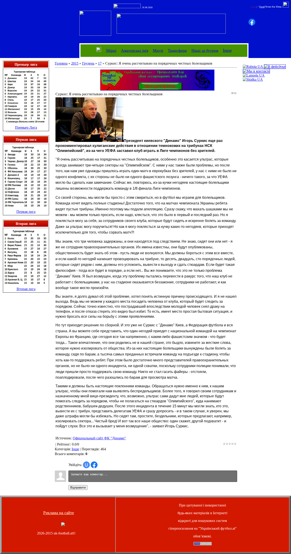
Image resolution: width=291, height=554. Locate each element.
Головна (61, 63)
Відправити (78, 487)
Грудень (88, 63)
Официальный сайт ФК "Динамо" (99, 438)
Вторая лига (26, 289)
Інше (227, 50)
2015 (74, 63)
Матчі (158, 50)
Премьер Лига (26, 127)
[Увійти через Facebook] (251, 22)
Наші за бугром (204, 50)
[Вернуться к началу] (63, 525)
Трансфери (177, 50)
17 (100, 63)
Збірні (111, 50)
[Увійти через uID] (86, 464)
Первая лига (25, 212)
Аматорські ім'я (134, 50)
